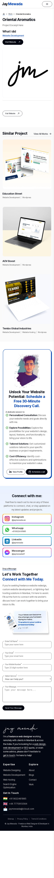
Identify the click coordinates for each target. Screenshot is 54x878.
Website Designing (11, 770)
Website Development (13, 35)
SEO (26, 747)
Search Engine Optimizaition (9, 786)
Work (10, 14)
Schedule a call (38, 472)
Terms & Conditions (38, 819)
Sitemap (11, 819)
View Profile (18, 472)
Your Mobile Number (13, 664)
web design (40, 744)
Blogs (31, 775)
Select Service (11, 676)
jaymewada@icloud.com (18, 809)
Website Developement (14, 775)
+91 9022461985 (14, 798)
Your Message (10, 687)
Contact (33, 779)
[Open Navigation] (47, 4)
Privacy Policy (22, 819)
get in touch (9, 755)
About (32, 770)
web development (12, 747)
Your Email (9, 652)
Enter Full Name (11, 641)
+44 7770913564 (15, 804)
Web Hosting (9, 779)
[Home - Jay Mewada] (4, 14)
